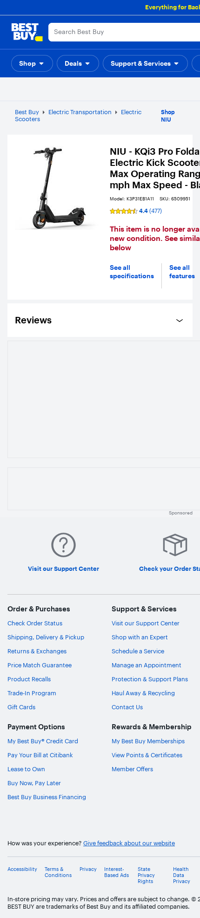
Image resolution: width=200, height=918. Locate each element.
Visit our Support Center (146, 623)
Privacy (88, 869)
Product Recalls (29, 679)
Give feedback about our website (129, 843)
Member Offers (132, 769)
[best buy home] (27, 32)
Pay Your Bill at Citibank (40, 755)
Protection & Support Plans (150, 679)
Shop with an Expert (140, 637)
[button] (32, 63)
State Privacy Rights (146, 875)
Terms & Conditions (58, 872)
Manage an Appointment (146, 665)
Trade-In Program (31, 693)
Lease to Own (26, 769)
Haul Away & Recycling (143, 693)
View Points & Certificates (147, 755)
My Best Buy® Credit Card (42, 741)
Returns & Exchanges (37, 651)
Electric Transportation (80, 112)
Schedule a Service (138, 651)
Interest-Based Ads (116, 872)
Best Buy (27, 112)
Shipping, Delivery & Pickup (45, 637)
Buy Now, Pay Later (34, 783)
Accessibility (22, 869)
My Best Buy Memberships (148, 741)
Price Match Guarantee (39, 665)
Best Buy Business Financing (46, 797)
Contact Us (127, 707)
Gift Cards (21, 707)
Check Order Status (34, 623)
